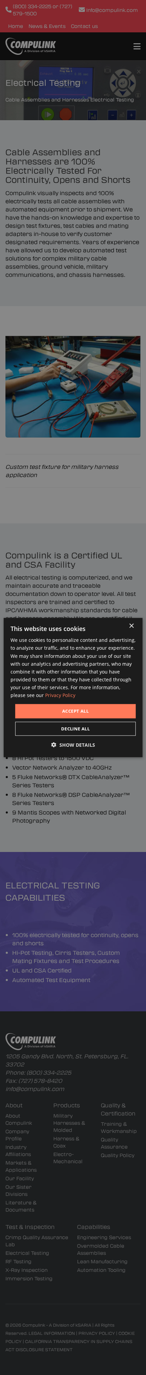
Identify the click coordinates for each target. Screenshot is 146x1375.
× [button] (131, 626)
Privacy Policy (60, 695)
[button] (73, 744)
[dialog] (73, 687)
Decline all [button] (75, 728)
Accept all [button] (75, 711)
